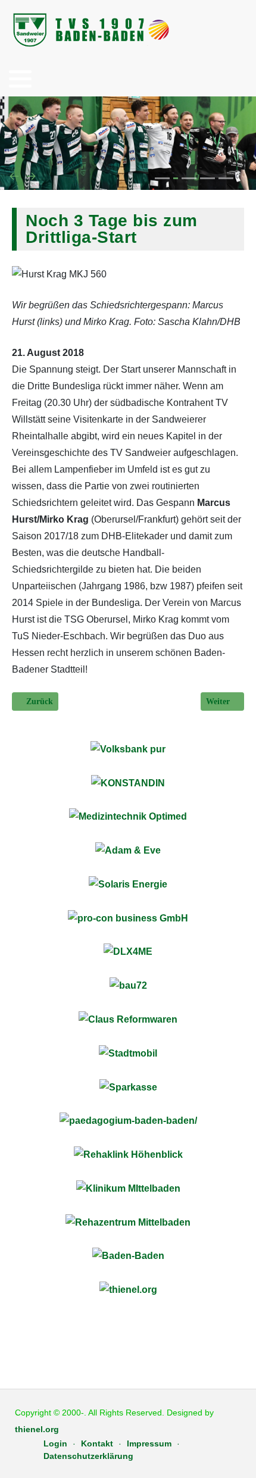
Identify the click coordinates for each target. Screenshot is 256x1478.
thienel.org (37, 1429)
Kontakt (97, 1443)
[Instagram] (248, 30)
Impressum (149, 1443)
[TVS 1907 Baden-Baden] (92, 30)
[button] (20, 78)
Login (55, 1443)
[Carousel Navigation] (128, 177)
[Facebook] (233, 30)
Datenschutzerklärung (88, 1456)
